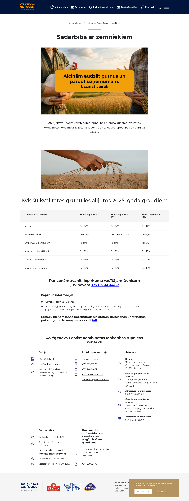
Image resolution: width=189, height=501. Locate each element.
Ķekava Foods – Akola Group (82, 23)
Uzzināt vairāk (161, 492)
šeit (94, 320)
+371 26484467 (105, 285)
